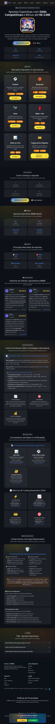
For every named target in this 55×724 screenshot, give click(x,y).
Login (5, 682)
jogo (31, 584)
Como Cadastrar (8, 680)
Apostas (45, 3)
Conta (31, 3)
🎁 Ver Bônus (36, 43)
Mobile (38, 3)
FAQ (5, 678)
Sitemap (30, 682)
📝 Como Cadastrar (36, 200)
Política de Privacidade (34, 678)
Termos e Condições (33, 680)
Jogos (19, 3)
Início (14, 3)
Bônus (26, 3)
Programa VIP (31, 672)
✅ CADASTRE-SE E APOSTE (20, 200)
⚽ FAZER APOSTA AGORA (21, 43)
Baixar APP (31, 670)
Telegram (6, 685)
